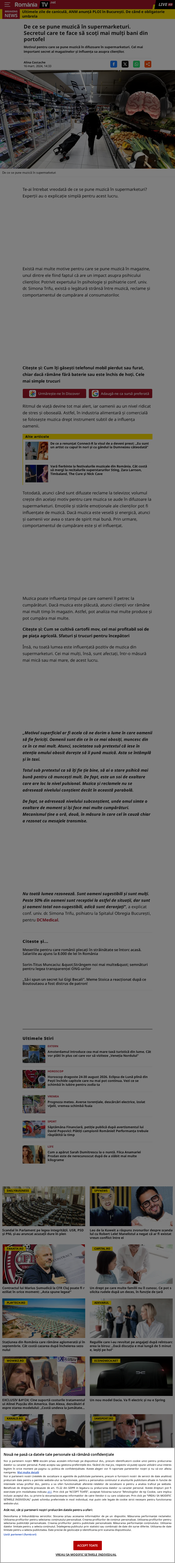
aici (49, 1492)
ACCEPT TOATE (87, 1545)
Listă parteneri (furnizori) (20, 1534)
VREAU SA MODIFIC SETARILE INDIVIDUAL (86, 1555)
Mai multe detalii (28, 1472)
